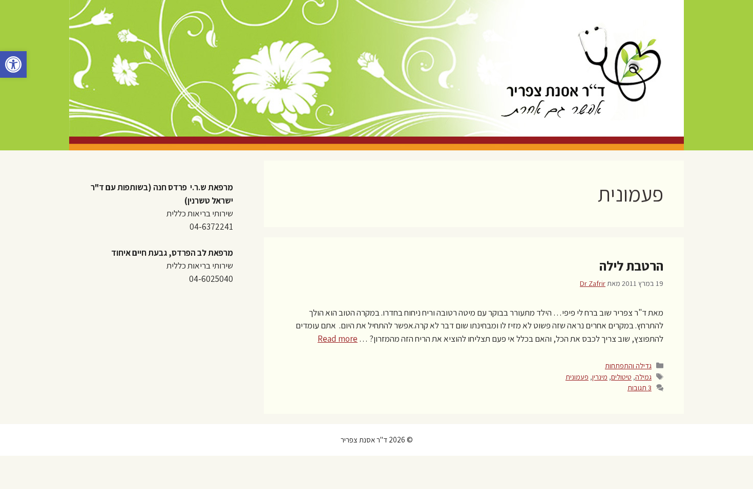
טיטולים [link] (621, 377)
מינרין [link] (600, 377)
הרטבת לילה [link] (631, 265)
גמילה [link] (643, 377)
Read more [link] (338, 338)
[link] (13, 64)
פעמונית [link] (577, 377)
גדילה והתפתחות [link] (628, 365)
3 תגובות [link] (640, 387)
